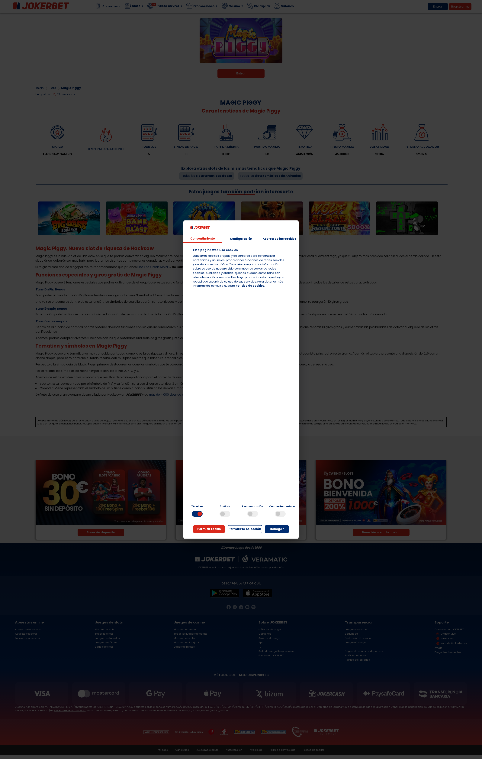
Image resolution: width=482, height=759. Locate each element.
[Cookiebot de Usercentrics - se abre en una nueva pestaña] (278, 227)
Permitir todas (209, 529)
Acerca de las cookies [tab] (279, 239)
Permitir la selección (245, 529)
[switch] (225, 514)
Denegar (277, 529)
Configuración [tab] (241, 239)
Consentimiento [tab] (202, 238)
